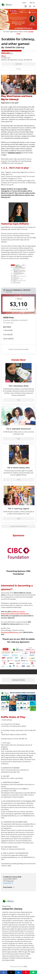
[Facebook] (3, 972)
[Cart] (25, 6)
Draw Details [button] (7, 887)
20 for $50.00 (8, 339)
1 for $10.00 (7, 330)
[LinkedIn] (18, 972)
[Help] (30, 6)
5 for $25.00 (7, 334)
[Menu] (34, 6)
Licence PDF (7, 883)
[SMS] (33, 972)
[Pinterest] (26, 972)
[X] (11, 972)
